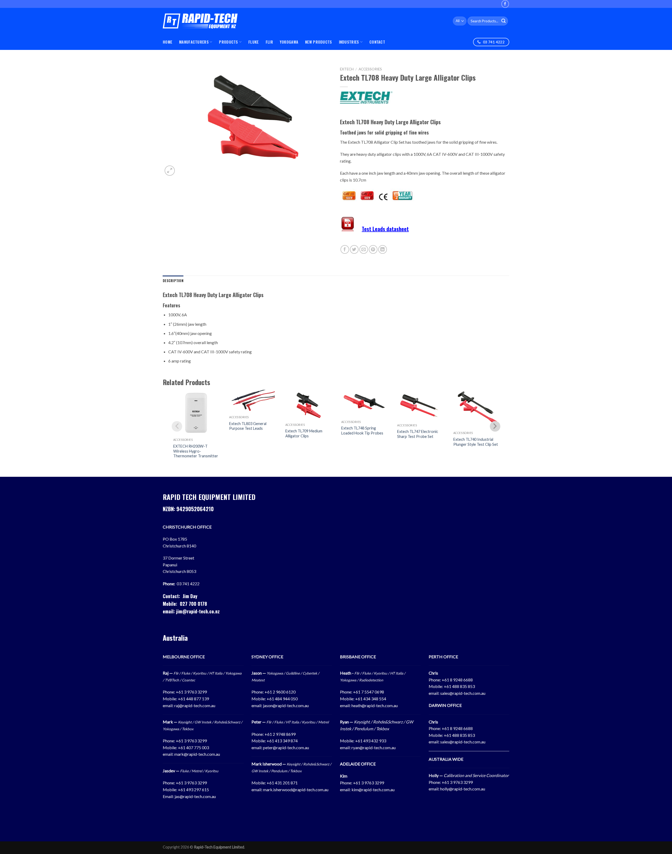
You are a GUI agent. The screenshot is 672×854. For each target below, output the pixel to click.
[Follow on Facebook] (505, 4)
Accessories (370, 69)
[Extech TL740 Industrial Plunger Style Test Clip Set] (476, 409)
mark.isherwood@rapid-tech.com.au (295, 789)
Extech (347, 69)
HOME (167, 42)
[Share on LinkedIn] (382, 249)
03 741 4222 (188, 583)
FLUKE (253, 42)
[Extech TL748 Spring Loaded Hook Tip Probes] (364, 403)
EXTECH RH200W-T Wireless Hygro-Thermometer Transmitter (195, 451)
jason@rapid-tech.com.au (286, 705)
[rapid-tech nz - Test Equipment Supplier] (200, 21)
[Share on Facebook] (344, 249)
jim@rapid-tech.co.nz (198, 611)
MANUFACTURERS (194, 42)
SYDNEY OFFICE (267, 656)
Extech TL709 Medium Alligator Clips (303, 433)
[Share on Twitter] (354, 249)
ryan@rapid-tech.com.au (373, 747)
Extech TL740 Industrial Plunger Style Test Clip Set (475, 442)
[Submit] (503, 21)
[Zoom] (170, 170)
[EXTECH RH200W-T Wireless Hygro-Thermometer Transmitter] (196, 412)
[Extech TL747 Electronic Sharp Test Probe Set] (420, 405)
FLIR (269, 42)
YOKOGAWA (289, 42)
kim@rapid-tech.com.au (373, 789)
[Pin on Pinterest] (373, 249)
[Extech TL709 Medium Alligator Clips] (308, 405)
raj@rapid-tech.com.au (194, 705)
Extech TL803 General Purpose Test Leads (247, 426)
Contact (377, 42)
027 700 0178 (193, 603)
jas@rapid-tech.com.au (195, 796)
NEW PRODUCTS (318, 42)
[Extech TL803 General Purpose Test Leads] (252, 401)
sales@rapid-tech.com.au (462, 693)
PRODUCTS (228, 42)
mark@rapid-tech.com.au (197, 754)
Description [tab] (173, 280)
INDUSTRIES (349, 42)
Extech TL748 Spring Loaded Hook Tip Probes (362, 430)
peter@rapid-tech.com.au (286, 747)
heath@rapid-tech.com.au (374, 705)
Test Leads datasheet (385, 229)
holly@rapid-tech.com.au (462, 788)
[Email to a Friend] (363, 249)
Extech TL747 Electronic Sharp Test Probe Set (417, 434)
